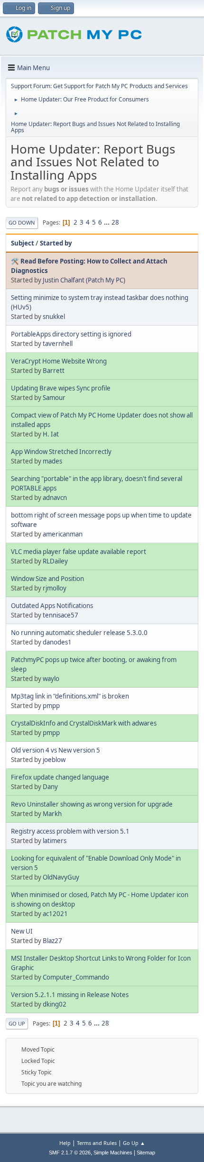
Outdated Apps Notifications (52, 605)
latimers (54, 840)
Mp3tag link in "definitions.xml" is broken (70, 696)
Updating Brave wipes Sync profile (61, 388)
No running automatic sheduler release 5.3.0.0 (79, 632)
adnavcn (55, 497)
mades (52, 461)
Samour (54, 397)
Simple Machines (112, 1152)
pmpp (51, 705)
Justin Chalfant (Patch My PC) (84, 280)
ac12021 (55, 913)
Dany (50, 786)
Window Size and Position (47, 578)
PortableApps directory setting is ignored (71, 334)
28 (115, 222)
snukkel (54, 316)
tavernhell (58, 343)
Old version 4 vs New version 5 (55, 750)
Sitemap (146, 1152)
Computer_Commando (76, 977)
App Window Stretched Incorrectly (61, 451)
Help (65, 1142)
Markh (52, 813)
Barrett (54, 370)
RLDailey (55, 561)
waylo (51, 678)
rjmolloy (54, 588)
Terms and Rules (97, 1142)
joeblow (54, 759)
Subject (22, 243)
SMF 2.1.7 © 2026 (70, 1152)
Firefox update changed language (60, 777)
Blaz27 (52, 940)
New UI (22, 931)
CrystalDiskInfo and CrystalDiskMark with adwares (84, 723)
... (107, 222)
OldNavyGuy (61, 877)
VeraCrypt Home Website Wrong (59, 361)
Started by (56, 243)
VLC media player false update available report (78, 551)
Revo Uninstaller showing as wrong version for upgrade (92, 804)
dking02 (54, 1004)
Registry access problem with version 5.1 (70, 831)
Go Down (22, 222)
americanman (63, 534)
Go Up (17, 1023)
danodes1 (57, 642)
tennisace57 (60, 615)
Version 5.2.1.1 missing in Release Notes (70, 994)
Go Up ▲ (134, 1142)
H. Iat (51, 434)
